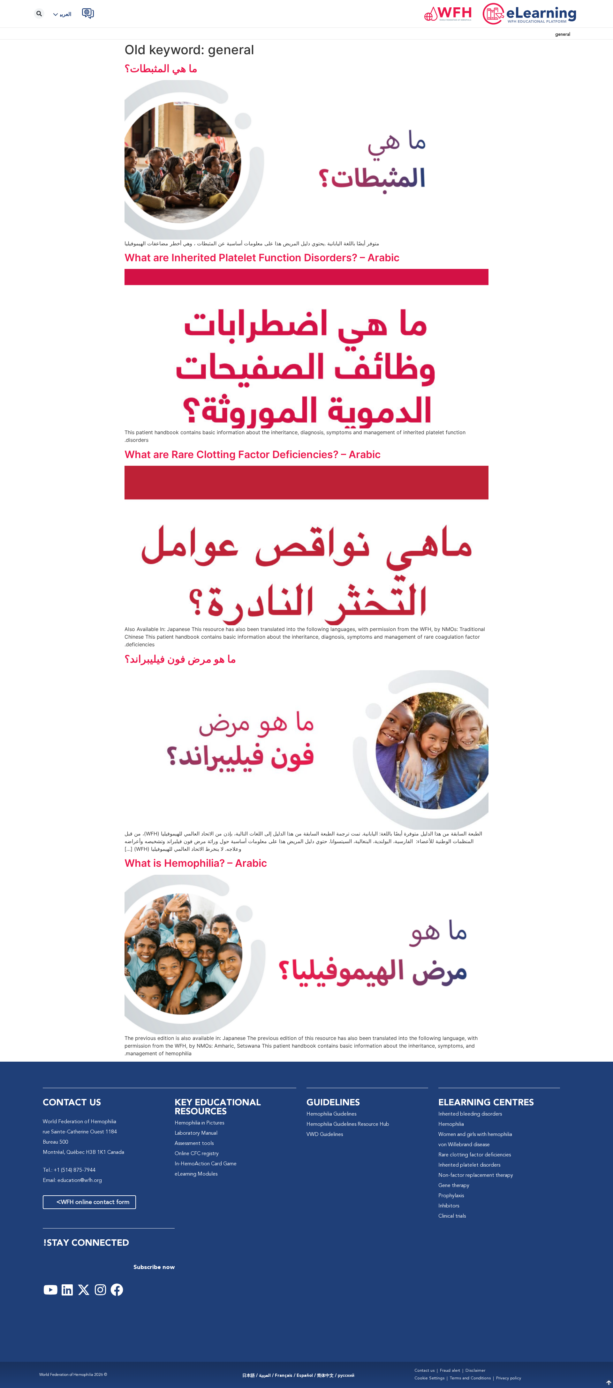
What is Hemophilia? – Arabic (196, 863)
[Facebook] (117, 1289)
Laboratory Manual (196, 1133)
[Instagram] (100, 1289)
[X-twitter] (83, 1289)
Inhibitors (448, 1206)
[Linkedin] (67, 1289)
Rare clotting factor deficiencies (474, 1155)
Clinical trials (452, 1216)
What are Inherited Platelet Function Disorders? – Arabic (262, 257)
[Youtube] (50, 1289)
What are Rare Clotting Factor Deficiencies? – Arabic (253, 454)
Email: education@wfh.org (72, 1180)
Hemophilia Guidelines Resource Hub (347, 1124)
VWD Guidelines (324, 1134)
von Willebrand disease (464, 1144)
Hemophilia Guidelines (331, 1114)
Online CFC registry (197, 1153)
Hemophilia (451, 1124)
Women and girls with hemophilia (475, 1134)
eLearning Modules (196, 1174)
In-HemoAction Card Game (206, 1164)
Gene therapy (453, 1185)
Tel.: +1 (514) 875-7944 (69, 1170)
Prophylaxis (451, 1196)
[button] (64, 14)
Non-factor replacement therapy (475, 1175)
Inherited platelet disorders (469, 1165)
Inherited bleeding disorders (470, 1114)
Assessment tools (194, 1143)
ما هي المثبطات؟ (161, 68)
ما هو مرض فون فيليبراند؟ (180, 659)
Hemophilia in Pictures (199, 1123)
